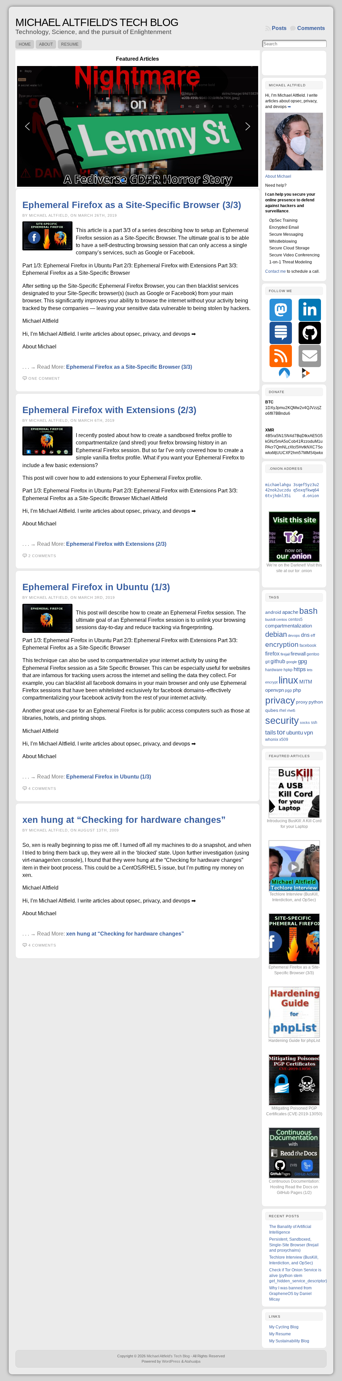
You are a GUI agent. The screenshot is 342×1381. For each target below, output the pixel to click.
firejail (285, 654)
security (282, 720)
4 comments (42, 789)
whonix (271, 739)
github (278, 661)
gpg (302, 661)
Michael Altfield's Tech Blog (96, 22)
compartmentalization (288, 625)
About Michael (278, 176)
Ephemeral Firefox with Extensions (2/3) (109, 410)
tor (281, 732)
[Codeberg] (284, 372)
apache (290, 612)
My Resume (280, 1334)
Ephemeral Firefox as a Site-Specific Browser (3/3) (131, 205)
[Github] (310, 333)
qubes (271, 710)
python (316, 702)
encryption (282, 644)
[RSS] (281, 356)
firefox (272, 653)
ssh (314, 722)
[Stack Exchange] (281, 333)
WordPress (171, 1361)
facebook (308, 645)
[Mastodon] (281, 310)
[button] (155, 126)
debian (276, 634)
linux (288, 680)
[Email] (310, 356)
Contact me (275, 271)
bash (308, 610)
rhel (282, 710)
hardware (274, 669)
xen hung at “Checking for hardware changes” (124, 820)
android (273, 612)
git (267, 661)
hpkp (288, 669)
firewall (298, 653)
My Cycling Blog (284, 1327)
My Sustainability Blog (289, 1341)
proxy (302, 702)
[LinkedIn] (310, 310)
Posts (279, 28)
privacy (280, 700)
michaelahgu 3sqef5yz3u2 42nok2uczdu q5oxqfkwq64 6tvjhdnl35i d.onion (292, 490)
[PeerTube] (306, 372)
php (297, 690)
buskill (270, 619)
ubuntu (294, 733)
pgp (288, 690)
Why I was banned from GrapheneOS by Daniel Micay (290, 1294)
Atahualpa (192, 1361)
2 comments (42, 556)
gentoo (313, 654)
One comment (44, 378)
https (300, 669)
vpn (308, 733)
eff (313, 635)
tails (270, 732)
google (291, 662)
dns (305, 635)
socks (305, 723)
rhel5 (291, 711)
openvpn (274, 690)
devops (294, 635)
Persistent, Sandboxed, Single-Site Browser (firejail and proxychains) (294, 1245)
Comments (311, 28)
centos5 (295, 619)
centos (281, 619)
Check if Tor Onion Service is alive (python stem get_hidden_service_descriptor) (298, 1276)
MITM (305, 681)
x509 (283, 739)
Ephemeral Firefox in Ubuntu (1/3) (96, 587)
